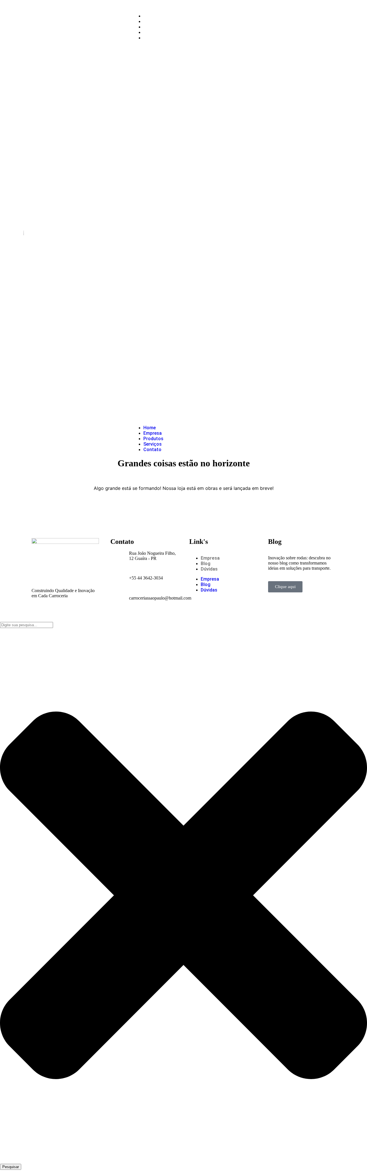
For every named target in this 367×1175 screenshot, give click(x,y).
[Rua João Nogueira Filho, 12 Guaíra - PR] (117, 558)
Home (149, 16)
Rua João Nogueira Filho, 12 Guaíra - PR (152, 556)
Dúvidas (209, 569)
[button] (225, 232)
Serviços (153, 32)
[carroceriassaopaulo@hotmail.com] (117, 598)
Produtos (153, 27)
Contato (152, 37)
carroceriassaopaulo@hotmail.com (160, 598)
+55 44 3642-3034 (146, 577)
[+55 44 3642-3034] (117, 578)
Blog (205, 563)
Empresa (152, 21)
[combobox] (26, 625)
